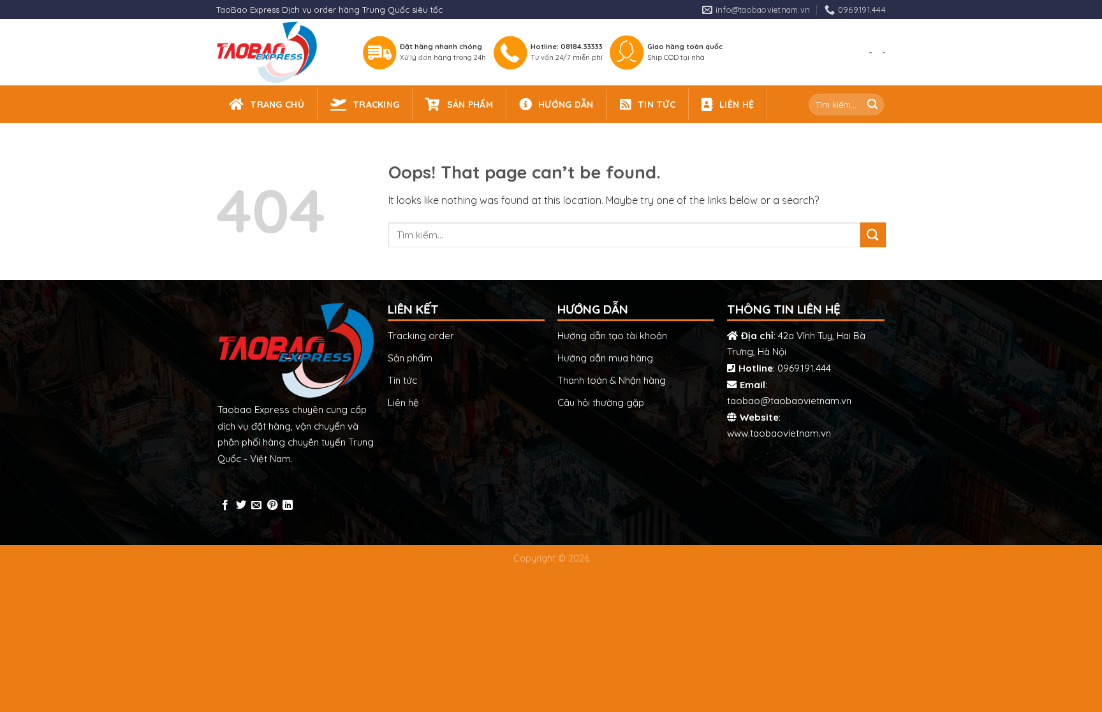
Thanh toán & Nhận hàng (611, 380)
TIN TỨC (656, 104)
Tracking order (421, 336)
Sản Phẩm (470, 104)
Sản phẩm (410, 358)
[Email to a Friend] (256, 505)
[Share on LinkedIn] (288, 505)
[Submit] (872, 104)
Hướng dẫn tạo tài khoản (612, 336)
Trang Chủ (277, 104)
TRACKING (376, 104)
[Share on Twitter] (241, 505)
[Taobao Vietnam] (277, 52)
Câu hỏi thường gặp (600, 402)
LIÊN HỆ (736, 104)
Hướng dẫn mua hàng (605, 358)
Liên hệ (403, 402)
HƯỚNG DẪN (566, 104)
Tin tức (402, 380)
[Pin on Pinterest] (272, 505)
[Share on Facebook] (225, 505)
